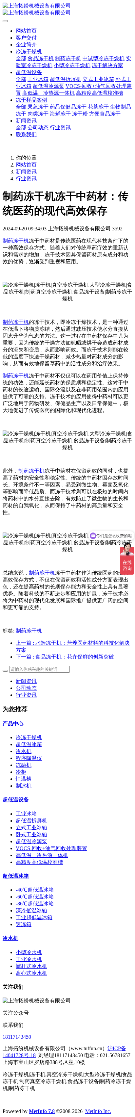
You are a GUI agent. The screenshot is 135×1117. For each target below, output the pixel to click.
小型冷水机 (29, 952)
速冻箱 (23, 924)
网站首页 (26, 31)
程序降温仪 (29, 758)
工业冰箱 (26, 814)
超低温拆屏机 (31, 820)
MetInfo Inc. (98, 1111)
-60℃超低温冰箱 (35, 896)
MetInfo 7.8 (42, 1111)
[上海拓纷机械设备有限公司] (67, 9)
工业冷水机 (29, 959)
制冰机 (23, 786)
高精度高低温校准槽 (39, 862)
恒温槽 (23, 779)
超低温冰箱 (29, 744)
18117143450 (17, 1037)
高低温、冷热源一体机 (42, 855)
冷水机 (23, 751)
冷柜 (21, 772)
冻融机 (23, 765)
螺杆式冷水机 (31, 966)
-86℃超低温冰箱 (35, 903)
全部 (21, 58)
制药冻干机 (16, 241)
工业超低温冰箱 (34, 917)
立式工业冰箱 (31, 827)
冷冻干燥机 (29, 737)
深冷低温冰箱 (31, 910)
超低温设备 (16, 799)
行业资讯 (26, 178)
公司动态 (26, 688)
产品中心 (13, 723)
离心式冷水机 (31, 973)
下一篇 (65, 657)
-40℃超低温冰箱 (35, 890)
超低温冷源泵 (31, 841)
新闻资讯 (26, 171)
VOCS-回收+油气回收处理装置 (51, 848)
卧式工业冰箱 (31, 834)
